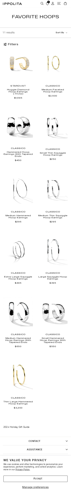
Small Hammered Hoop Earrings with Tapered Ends (53, 340)
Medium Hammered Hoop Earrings (18, 216)
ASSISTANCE (35, 449)
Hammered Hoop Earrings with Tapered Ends (18, 154)
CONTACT (34, 441)
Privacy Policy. (23, 470)
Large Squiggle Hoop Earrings (52, 278)
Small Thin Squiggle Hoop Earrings (53, 154)
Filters (13, 44)
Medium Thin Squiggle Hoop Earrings (53, 216)
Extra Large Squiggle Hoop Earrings (18, 278)
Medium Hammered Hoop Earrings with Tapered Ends (18, 340)
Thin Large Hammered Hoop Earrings (18, 403)
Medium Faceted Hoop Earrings (53, 91)
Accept (37, 478)
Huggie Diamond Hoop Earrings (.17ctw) (18, 92)
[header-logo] (12, 4)
